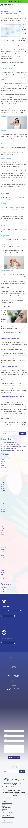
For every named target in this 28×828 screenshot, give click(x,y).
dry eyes (15, 65)
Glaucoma (4, 809)
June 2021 (2, 528)
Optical (4, 814)
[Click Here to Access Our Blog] (16, 767)
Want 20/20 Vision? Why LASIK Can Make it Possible (9, 448)
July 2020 (2, 551)
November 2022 (3, 492)
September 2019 (3, 572)
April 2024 (2, 457)
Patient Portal (5, 820)
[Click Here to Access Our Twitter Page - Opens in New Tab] (14, 767)
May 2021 (2, 530)
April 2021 (2, 532)
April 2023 (2, 482)
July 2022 (2, 501)
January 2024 (3, 463)
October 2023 (3, 469)
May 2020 (2, 555)
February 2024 (3, 461)
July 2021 (2, 526)
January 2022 (3, 513)
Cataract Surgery (4, 587)
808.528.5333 (13, 689)
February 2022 (3, 511)
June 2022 (2, 503)
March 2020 (3, 559)
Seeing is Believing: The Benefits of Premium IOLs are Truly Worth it (12, 450)
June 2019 (2, 578)
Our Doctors (5, 800)
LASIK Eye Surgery (4, 589)
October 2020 (3, 545)
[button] (26, 4)
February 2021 (3, 536)
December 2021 (3, 515)
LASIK (3, 806)
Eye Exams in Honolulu (7, 812)
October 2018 (3, 580)
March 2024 (3, 459)
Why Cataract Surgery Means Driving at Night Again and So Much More (13, 446)
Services (4, 801)
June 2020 (2, 553)
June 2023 (2, 478)
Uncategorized (3, 591)
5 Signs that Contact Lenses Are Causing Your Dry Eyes (12, 12)
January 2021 (3, 538)
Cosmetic (4, 811)
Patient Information (7, 803)
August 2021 (3, 524)
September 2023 (3, 471)
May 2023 (2, 480)
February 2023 (3, 486)
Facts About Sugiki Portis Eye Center (14, 795)
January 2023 (3, 488)
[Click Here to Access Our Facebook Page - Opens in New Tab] (11, 767)
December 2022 (3, 490)
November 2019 (3, 568)
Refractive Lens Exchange (8, 817)
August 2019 (3, 574)
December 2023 (3, 465)
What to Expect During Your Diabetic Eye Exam (9, 442)
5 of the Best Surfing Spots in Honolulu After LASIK (10, 444)
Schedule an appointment (14, 425)
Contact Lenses (6, 815)
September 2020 (3, 547)
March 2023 (3, 484)
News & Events (5, 804)
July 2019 (2, 576)
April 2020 (2, 557)
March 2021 (3, 534)
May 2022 (2, 505)
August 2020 (3, 549)
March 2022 (3, 509)
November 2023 (3, 467)
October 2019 (3, 570)
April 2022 (2, 507)
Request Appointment (7, 822)
